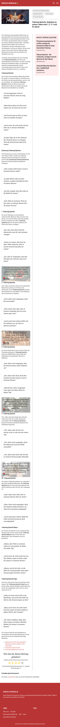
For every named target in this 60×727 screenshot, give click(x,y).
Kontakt (13, 711)
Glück (41, 711)
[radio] (9, 663)
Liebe (42, 713)
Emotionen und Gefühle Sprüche (41, 10)
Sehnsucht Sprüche (37, 13)
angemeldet (11, 677)
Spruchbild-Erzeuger (9, 717)
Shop (24, 714)
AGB (20, 714)
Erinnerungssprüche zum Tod (14, 649)
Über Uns (6, 711)
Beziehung (36, 711)
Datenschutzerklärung (10, 714)
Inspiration (36, 713)
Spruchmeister (41, 50)
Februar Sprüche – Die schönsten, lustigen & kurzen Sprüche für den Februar (46, 56)
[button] (54, 3)
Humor (50, 711)
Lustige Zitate (48, 713)
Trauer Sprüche (49, 13)
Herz (45, 711)
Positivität (36, 715)
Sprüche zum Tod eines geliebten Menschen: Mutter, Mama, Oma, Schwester (15, 644)
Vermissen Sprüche (38, 16)
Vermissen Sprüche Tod (12, 647)
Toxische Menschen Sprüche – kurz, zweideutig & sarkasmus (47, 68)
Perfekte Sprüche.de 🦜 (10, 3)
